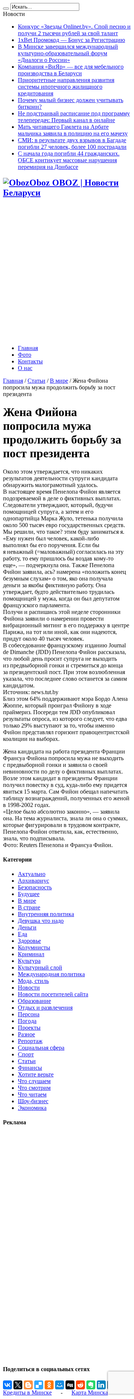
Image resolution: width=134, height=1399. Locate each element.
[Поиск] (6, 8)
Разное (26, 1034)
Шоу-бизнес (33, 1101)
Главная (28, 348)
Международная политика (51, 974)
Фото (24, 355)
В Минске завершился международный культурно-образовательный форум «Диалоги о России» (68, 53)
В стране (29, 907)
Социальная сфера (41, 1048)
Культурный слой (40, 967)
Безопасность (35, 887)
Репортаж (30, 1041)
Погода (27, 1021)
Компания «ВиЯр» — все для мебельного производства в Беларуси (71, 69)
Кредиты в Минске (27, 1392)
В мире (59, 380)
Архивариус (33, 880)
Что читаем (32, 1094)
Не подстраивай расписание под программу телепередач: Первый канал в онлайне (74, 116)
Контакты (30, 361)
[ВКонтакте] (7, 1384)
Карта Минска (89, 1392)
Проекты (29, 1027)
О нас (25, 368)
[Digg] (70, 1384)
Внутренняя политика (46, 914)
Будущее (28, 894)
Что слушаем (34, 1081)
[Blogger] (28, 1384)
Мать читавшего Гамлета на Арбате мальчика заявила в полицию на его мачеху (73, 130)
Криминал (31, 954)
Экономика (32, 1108)
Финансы (30, 1068)
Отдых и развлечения (45, 1007)
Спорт (26, 1054)
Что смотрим (34, 1088)
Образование (34, 1001)
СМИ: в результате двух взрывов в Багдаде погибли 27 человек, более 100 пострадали (72, 143)
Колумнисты (34, 947)
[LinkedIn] (101, 1384)
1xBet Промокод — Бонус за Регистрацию (71, 40)
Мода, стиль (33, 981)
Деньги (27, 927)
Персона (28, 1014)
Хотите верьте (36, 1074)
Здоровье (29, 941)
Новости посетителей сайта (53, 994)
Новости (29, 987)
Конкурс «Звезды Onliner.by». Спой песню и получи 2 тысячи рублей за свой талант (74, 29)
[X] (17, 1384)
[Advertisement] (67, 272)
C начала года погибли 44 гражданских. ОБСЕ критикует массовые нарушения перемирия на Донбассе (68, 160)
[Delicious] (38, 1384)
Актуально (31, 874)
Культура (29, 961)
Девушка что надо (41, 921)
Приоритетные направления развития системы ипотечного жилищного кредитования (66, 87)
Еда (22, 934)
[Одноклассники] (49, 1384)
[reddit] (80, 1384)
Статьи (36, 380)
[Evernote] (90, 1384)
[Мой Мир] (59, 1384)
